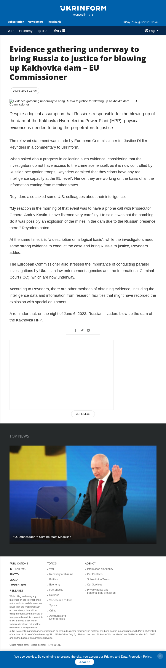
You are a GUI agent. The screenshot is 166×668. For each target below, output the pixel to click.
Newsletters (35, 22)
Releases (16, 590)
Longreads (18, 585)
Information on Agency (100, 569)
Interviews (18, 569)
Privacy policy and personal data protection (101, 591)
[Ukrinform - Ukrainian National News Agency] (83, 7)
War (11, 31)
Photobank (54, 22)
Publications (19, 563)
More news (83, 414)
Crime (52, 610)
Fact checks (56, 589)
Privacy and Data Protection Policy (127, 656)
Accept (84, 662)
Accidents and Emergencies (57, 617)
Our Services (94, 584)
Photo (14, 574)
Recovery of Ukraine (61, 574)
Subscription (16, 22)
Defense (54, 595)
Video (14, 579)
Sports (42, 31)
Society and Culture (60, 600)
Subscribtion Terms (98, 579)
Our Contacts (94, 574)
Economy (25, 31)
